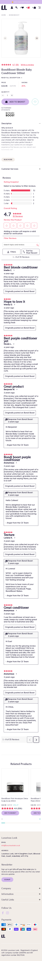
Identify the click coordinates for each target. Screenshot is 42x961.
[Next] (37, 38)
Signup (7, 879)
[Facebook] (2, 913)
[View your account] (12, 7)
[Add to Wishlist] (35, 102)
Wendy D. (8, 305)
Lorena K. (8, 538)
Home (3, 15)
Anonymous (9, 463)
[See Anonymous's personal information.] (16, 463)
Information (7, 894)
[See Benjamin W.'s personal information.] (17, 389)
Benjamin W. (9, 389)
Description (6, 123)
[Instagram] (7, 913)
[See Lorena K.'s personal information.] (15, 538)
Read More (8, 159)
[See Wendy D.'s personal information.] (14, 304)
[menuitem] (2, 912)
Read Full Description (10, 78)
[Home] (3, 936)
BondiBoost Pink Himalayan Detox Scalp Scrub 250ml (14, 799)
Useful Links (7, 899)
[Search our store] (16, 7)
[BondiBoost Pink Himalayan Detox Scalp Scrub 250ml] (15, 782)
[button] (6, 225)
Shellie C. (8, 270)
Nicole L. (8, 344)
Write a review (27, 65)
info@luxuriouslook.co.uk (10, 845)
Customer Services (9, 169)
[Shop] (39, 7)
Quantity (5, 92)
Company (6, 888)
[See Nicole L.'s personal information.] (14, 344)
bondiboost (14, 15)
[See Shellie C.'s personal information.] (14, 270)
